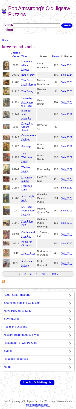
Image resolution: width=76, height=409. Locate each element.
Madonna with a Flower (26, 65)
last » (55, 274)
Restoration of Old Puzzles (20, 342)
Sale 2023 (66, 82)
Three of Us (28, 253)
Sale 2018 (66, 253)
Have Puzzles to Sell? (17, 310)
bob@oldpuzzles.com (37, 404)
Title (24, 56)
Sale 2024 (66, 65)
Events (8, 350)
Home (5, 40)
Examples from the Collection (22, 302)
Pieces (56, 56)
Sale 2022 (66, 114)
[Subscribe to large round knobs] (3, 281)
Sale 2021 (66, 137)
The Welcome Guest (26, 157)
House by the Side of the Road (27, 102)
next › (45, 274)
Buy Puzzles (11, 318)
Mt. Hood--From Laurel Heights (28, 210)
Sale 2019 (66, 210)
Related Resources (16, 358)
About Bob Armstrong (17, 294)
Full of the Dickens (15, 326)
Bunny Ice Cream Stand (27, 127)
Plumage (26, 146)
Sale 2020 (66, 179)
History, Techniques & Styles (21, 334)
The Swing (27, 91)
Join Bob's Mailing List (37, 382)
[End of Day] (28, 74)
